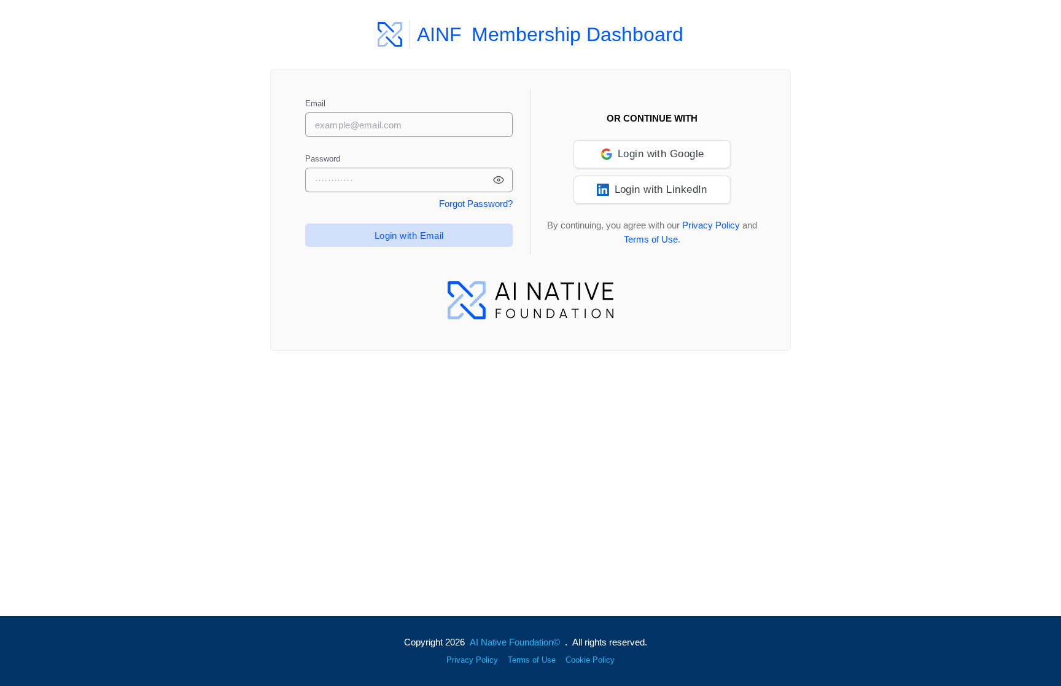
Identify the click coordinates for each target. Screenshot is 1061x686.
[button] (499, 180)
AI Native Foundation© (515, 642)
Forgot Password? (476, 203)
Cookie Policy (590, 660)
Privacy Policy (711, 225)
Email (315, 103)
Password (322, 158)
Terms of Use (651, 239)
